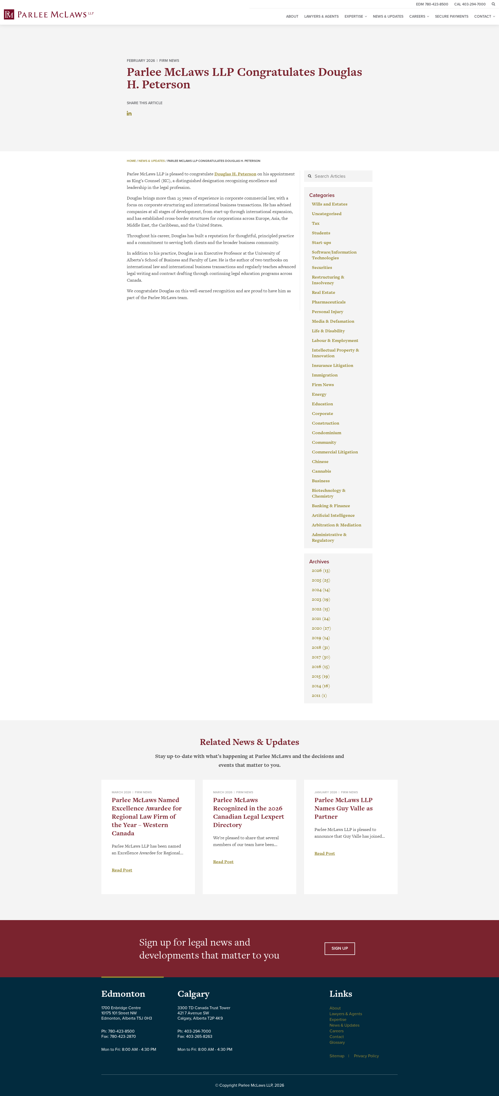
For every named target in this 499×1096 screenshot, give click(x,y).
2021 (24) (321, 618)
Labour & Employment (335, 340)
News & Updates (388, 16)
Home (131, 161)
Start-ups (321, 242)
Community (324, 442)
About (292, 16)
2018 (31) (321, 647)
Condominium (326, 432)
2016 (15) (321, 666)
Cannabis (321, 471)
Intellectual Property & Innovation (335, 353)
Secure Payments (451, 16)
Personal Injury (327, 311)
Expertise (338, 1019)
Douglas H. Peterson (235, 174)
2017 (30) (321, 657)
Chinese (320, 461)
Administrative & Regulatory (329, 537)
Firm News (169, 60)
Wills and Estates (329, 204)
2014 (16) (321, 686)
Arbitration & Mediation (336, 525)
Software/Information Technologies (334, 255)
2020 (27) (321, 628)
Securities (322, 267)
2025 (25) (321, 580)
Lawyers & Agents (321, 16)
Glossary (337, 1042)
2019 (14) (321, 638)
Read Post (122, 870)
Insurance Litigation (332, 365)
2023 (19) (321, 599)
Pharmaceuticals (329, 302)
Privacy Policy (366, 1056)
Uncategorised (327, 213)
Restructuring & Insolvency (328, 280)
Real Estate (323, 292)
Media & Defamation (333, 321)
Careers (337, 1031)
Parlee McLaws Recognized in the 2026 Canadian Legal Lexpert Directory (248, 812)
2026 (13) (321, 570)
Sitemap (337, 1056)
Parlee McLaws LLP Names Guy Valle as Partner (343, 808)
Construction (325, 423)
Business (321, 481)
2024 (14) (321, 589)
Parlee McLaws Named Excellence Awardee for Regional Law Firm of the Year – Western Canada (147, 816)
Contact (337, 1036)
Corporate (322, 413)
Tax (315, 223)
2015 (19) (321, 676)
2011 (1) (319, 695)
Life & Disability (328, 331)
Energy (319, 394)
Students (321, 233)
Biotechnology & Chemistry (329, 493)
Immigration (325, 375)
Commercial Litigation (335, 452)
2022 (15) (321, 609)
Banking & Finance (331, 506)
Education (322, 404)
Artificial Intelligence (333, 515)
